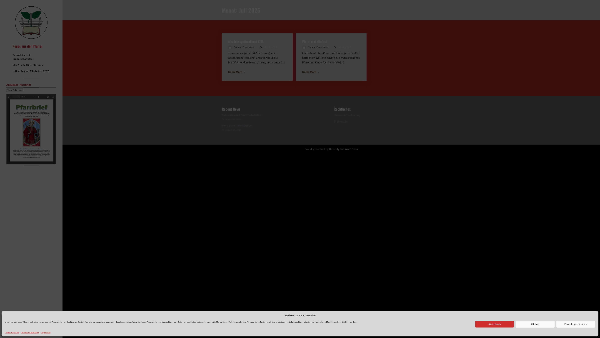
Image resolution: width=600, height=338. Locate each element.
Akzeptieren (494, 324)
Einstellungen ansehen (575, 324)
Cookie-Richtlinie (12, 332)
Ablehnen (535, 324)
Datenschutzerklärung (30, 332)
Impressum (45, 332)
